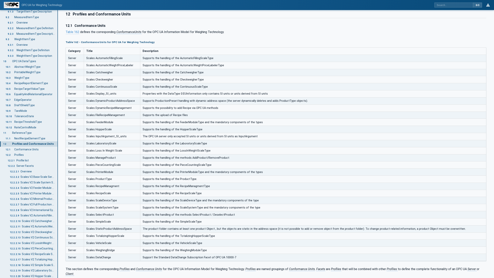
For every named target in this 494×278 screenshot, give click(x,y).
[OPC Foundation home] (11, 5)
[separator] (57, 144)
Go (477, 5)
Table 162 (72, 32)
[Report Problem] (488, 5)
